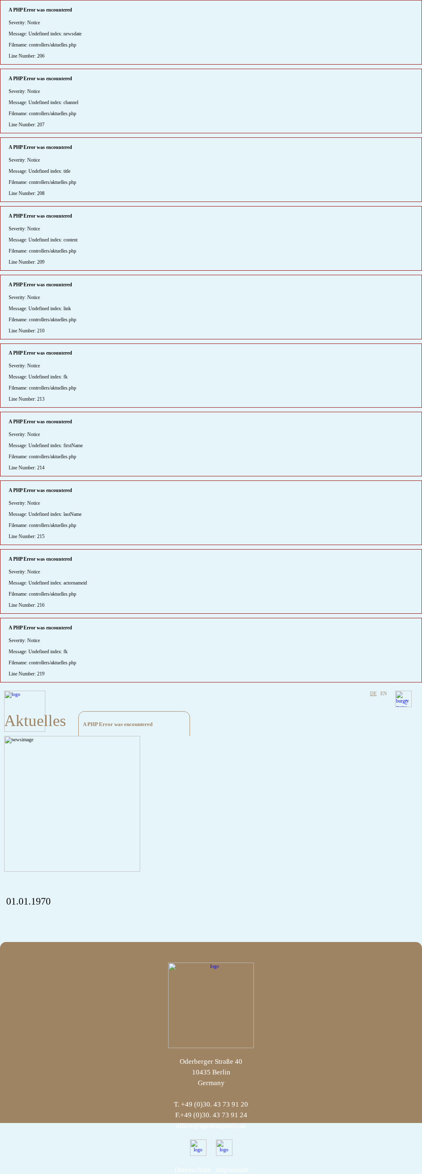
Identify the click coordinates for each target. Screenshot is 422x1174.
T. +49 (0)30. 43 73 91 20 (211, 1104)
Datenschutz (192, 1170)
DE (373, 693)
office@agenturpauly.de (211, 1126)
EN (383, 693)
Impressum (232, 1170)
